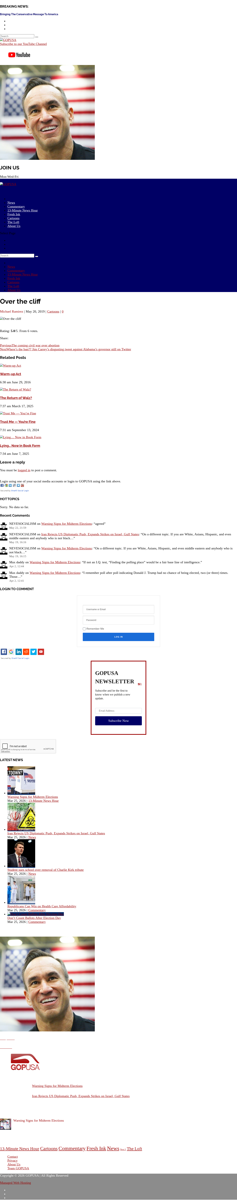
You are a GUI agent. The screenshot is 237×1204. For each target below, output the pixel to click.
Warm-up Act (10, 374)
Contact (12, 1156)
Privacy (12, 1160)
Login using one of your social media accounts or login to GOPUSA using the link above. (60, 481)
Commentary (16, 270)
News (11, 267)
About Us (13, 226)
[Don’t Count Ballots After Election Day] (35, 914)
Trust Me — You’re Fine (18, 422)
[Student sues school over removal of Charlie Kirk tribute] (21, 866)
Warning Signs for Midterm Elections (66, 524)
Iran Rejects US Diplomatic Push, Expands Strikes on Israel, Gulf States (90, 534)
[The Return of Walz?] (15, 389)
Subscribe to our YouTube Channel (23, 44)
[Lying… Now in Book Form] (20, 437)
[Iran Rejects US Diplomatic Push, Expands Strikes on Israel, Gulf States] (21, 829)
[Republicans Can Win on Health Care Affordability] (21, 902)
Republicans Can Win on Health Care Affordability (41, 906)
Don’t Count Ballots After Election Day (34, 918)
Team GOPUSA (18, 1168)
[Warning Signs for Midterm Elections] (21, 793)
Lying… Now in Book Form (20, 446)
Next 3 (123, 1149)
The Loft (13, 286)
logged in (24, 470)
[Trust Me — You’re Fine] (18, 413)
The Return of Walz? (16, 398)
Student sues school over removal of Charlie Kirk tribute (45, 870)
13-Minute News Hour (22, 210)
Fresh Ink (13, 278)
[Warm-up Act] (10, 365)
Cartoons (13, 282)
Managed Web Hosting (15, 1183)
